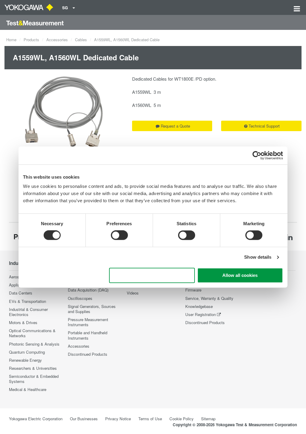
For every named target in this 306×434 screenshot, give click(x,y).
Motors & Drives (23, 322)
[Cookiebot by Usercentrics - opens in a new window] (257, 155)
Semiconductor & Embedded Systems (34, 378)
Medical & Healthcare (27, 389)
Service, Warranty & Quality (209, 298)
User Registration (200, 314)
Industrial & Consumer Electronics (28, 311)
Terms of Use (150, 418)
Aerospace (18, 277)
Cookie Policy (181, 418)
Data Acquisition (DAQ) (88, 290)
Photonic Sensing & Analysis (34, 344)
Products (31, 39)
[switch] (119, 235)
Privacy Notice (118, 418)
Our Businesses (84, 418)
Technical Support (264, 126)
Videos (133, 293)
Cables (81, 39)
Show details (257, 257)
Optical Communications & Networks (32, 333)
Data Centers (20, 293)
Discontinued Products (87, 354)
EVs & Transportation (27, 301)
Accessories (57, 39)
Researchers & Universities (33, 368)
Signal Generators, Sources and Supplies (92, 308)
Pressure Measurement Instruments (88, 322)
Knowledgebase (199, 306)
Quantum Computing (27, 352)
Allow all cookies (240, 275)
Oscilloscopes (80, 298)
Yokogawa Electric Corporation (35, 418)
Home (11, 39)
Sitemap (208, 418)
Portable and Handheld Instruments (87, 335)
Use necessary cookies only (152, 275)
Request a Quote (175, 126)
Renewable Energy (25, 360)
